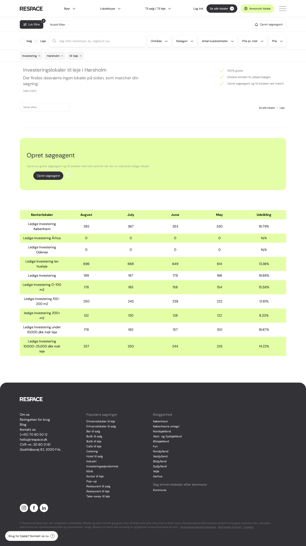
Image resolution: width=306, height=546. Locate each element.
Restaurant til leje (97, 491)
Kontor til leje (95, 476)
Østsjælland (161, 441)
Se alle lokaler (219, 8)
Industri (91, 461)
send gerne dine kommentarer (198, 527)
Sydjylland (160, 466)
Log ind (198, 8)
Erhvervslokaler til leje (100, 421)
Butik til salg (94, 436)
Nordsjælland (162, 431)
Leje (281, 107)
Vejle (156, 471)
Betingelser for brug (35, 419)
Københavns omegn (166, 426)
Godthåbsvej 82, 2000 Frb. (40, 449)
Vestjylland (160, 456)
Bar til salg (93, 431)
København (160, 421)
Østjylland (160, 461)
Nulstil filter (57, 24)
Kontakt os (28, 429)
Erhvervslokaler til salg (101, 426)
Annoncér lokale (260, 8)
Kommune (159, 490)
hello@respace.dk (33, 439)
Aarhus (157, 476)
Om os (25, 414)
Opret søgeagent (48, 176)
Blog (23, 424)
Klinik (89, 471)
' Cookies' (248, 527)
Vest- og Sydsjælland (167, 436)
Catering (92, 451)
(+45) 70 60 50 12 (33, 434)
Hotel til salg (94, 456)
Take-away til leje (98, 496)
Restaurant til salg (98, 486)
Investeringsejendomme (102, 466)
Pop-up (91, 481)
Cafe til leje (93, 446)
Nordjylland (160, 451)
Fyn (155, 446)
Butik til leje (93, 441)
